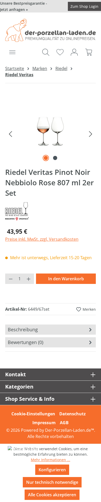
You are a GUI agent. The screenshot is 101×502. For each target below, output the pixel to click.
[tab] (50, 330)
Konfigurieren (52, 470)
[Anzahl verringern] (10, 279)
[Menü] (12, 52)
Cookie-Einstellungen (33, 414)
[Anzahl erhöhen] (28, 279)
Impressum (44, 422)
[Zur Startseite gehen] (50, 30)
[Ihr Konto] (74, 52)
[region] (50, 133)
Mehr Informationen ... (50, 459)
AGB (64, 422)
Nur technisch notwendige (52, 482)
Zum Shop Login (84, 6)
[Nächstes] (90, 133)
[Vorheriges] (10, 133)
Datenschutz (72, 414)
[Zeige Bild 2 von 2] (55, 158)
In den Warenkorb (66, 279)
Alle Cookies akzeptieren (52, 495)
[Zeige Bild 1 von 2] (46, 158)
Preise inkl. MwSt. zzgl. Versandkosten (41, 239)
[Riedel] (50, 211)
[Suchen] (46, 52)
